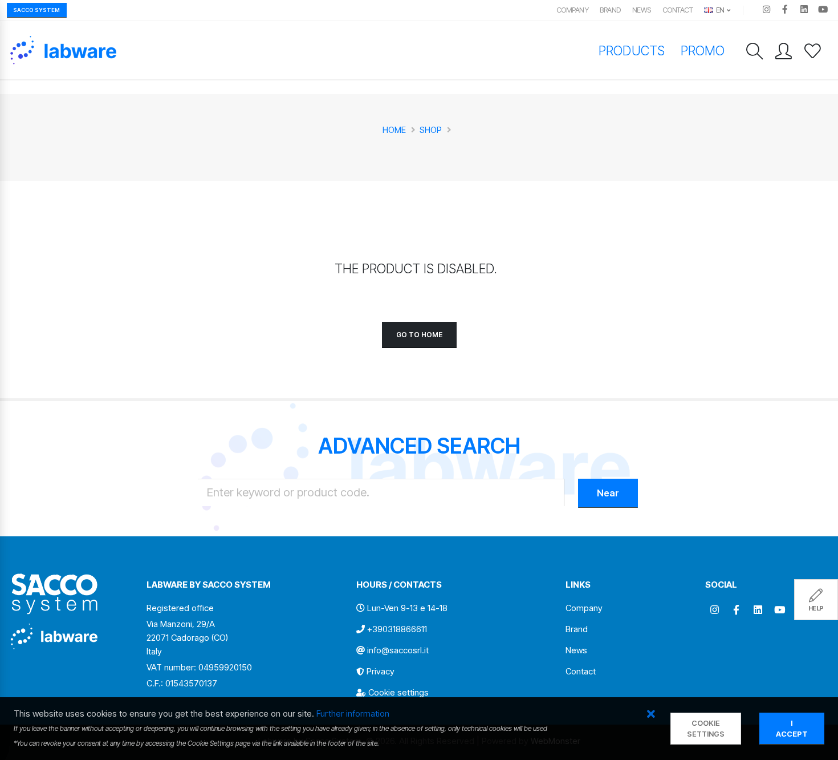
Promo (703, 50)
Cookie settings (398, 692)
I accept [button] (792, 728)
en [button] (719, 10)
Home (394, 129)
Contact (677, 10)
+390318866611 (397, 629)
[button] (651, 715)
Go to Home (419, 334)
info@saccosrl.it (398, 650)
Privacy (380, 671)
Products (631, 50)
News (641, 10)
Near (608, 493)
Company (572, 10)
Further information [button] (352, 713)
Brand (610, 10)
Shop (431, 129)
